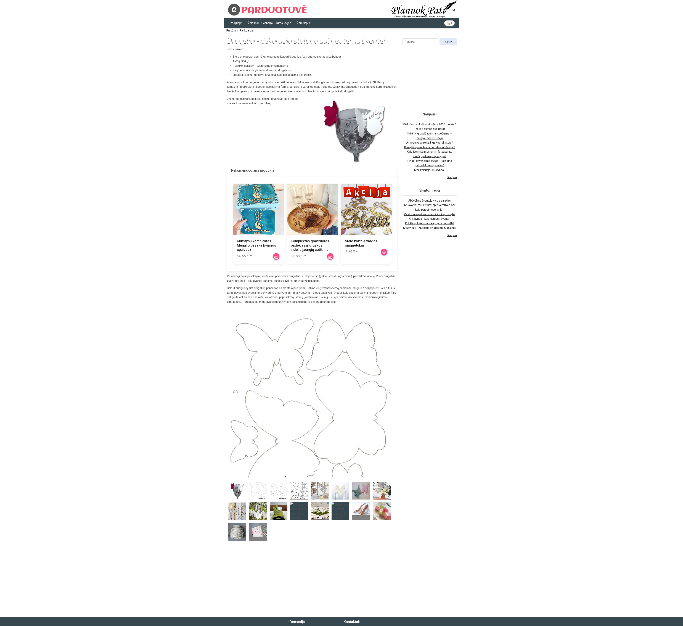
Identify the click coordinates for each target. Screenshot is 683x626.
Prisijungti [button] (236, 23)
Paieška (448, 42)
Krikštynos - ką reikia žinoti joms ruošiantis (429, 227)
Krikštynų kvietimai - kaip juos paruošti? (429, 223)
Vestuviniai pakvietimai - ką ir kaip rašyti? (429, 214)
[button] (449, 23)
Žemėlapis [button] (304, 23)
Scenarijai (267, 23)
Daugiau (452, 177)
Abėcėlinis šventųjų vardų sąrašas (429, 200)
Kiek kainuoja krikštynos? (429, 170)
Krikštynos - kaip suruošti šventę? (430, 218)
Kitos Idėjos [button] (284, 23)
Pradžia (231, 30)
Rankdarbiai (247, 30)
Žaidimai (253, 23)
